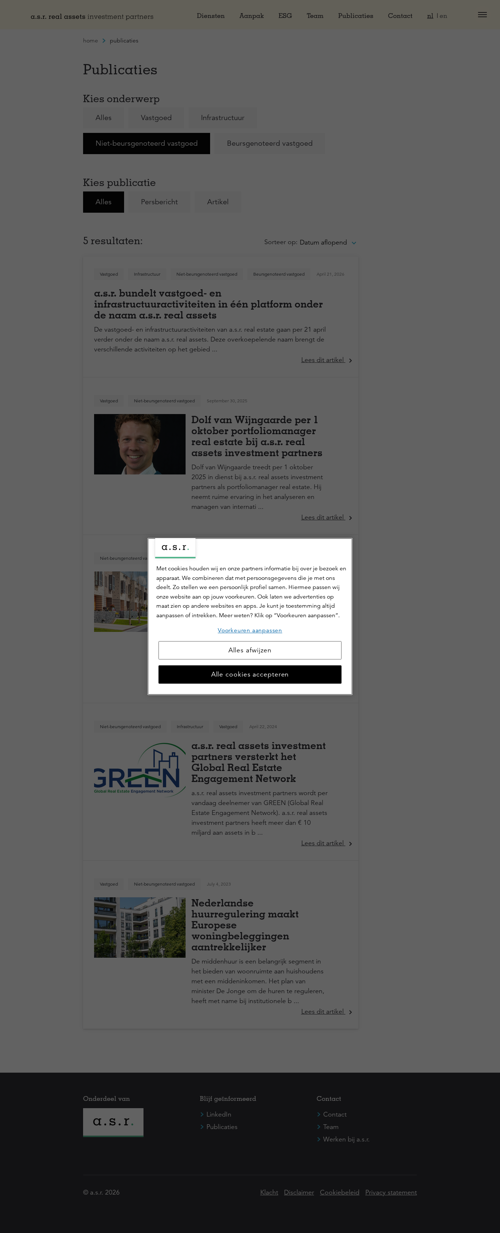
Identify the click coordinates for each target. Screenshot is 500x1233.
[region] (250, 616)
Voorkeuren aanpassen (250, 630)
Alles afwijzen (250, 651)
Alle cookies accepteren (250, 675)
